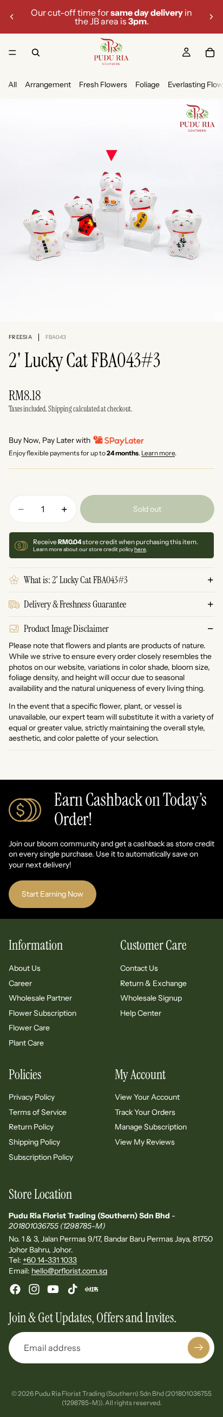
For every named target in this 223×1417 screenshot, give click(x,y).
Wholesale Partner (40, 998)
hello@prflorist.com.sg (69, 1271)
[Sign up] (198, 1347)
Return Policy (31, 1127)
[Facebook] (15, 1289)
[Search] (36, 52)
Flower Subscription (42, 1013)
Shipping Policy (34, 1142)
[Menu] (12, 52)
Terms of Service (38, 1112)
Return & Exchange (153, 983)
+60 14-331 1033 (50, 1260)
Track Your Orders (145, 1112)
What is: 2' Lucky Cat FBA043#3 (76, 579)
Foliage (147, 84)
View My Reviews (145, 1142)
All (12, 84)
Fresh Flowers (103, 84)
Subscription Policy (41, 1157)
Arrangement (48, 84)
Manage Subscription (151, 1127)
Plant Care (26, 1043)
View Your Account (147, 1097)
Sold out (147, 509)
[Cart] (210, 52)
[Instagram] (34, 1289)
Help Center (140, 1013)
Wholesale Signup (151, 998)
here (140, 549)
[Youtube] (53, 1289)
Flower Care (29, 1028)
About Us (25, 968)
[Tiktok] (72, 1289)
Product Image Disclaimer (66, 628)
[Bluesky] (91, 1289)
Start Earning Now (52, 894)
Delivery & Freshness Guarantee (75, 604)
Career (20, 983)
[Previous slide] (12, 17)
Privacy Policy (32, 1097)
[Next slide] (211, 17)
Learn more (158, 453)
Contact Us (139, 968)
